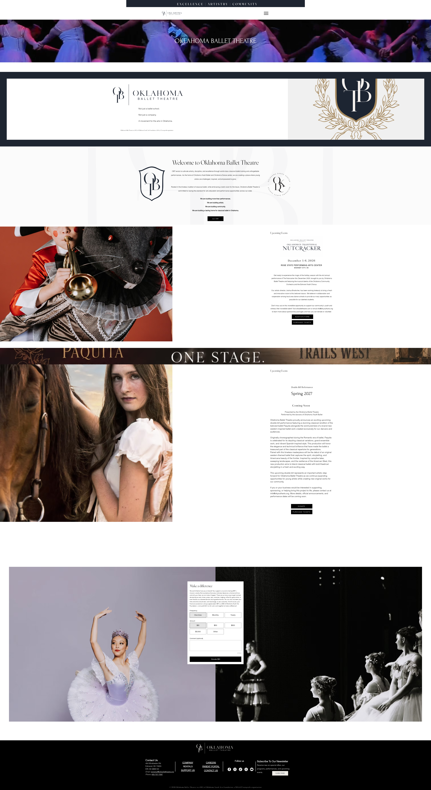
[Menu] (266, 13)
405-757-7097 (157, 774)
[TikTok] (240, 769)
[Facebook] (229, 769)
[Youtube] (251, 769)
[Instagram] (235, 769)
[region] (285, 189)
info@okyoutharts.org (325, 309)
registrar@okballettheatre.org (162, 772)
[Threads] (246, 769)
